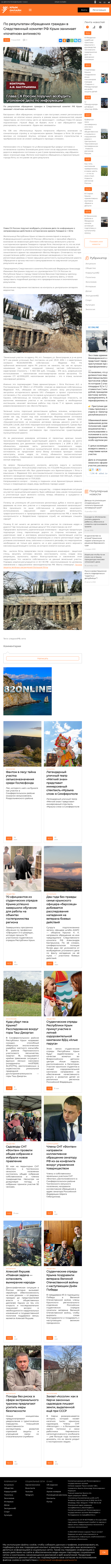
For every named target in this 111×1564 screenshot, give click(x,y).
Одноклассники (32, 1485)
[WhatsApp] (72, 40)
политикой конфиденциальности (58, 1560)
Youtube (29, 1491)
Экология (90, 309)
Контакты (51, 1498)
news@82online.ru (74, 1508)
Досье (89, 291)
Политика (90, 277)
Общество (91, 268)
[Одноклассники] (95, 2)
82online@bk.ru (88, 1508)
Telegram (29, 1495)
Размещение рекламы (57, 1495)
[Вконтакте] (100, 2)
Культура (90, 305)
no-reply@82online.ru (87, 1515)
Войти (84, 10)
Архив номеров (54, 1491)
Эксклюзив (91, 282)
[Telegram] (109, 2)
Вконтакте (30, 1488)
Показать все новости (96, 242)
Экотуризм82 (92, 295)
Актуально (91, 263)
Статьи (50, 1488)
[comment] (100, 27)
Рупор (49, 1501)
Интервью (91, 286)
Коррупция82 (92, 273)
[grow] (94, 27)
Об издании (52, 1485)
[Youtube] (104, 2)
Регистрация (99, 10)
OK (104, 1552)
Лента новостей (94, 22)
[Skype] (75, 40)
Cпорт (89, 300)
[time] (87, 27)
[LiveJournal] (68, 40)
